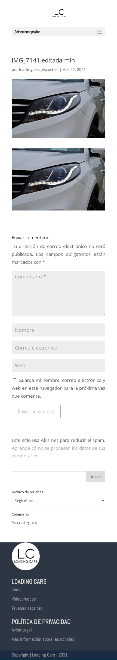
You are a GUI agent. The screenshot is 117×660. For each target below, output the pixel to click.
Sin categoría (25, 522)
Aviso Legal (22, 630)
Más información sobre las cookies (43, 639)
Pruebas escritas (27, 608)
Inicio (16, 590)
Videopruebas (24, 599)
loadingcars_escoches (39, 69)
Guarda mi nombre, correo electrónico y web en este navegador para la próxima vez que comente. (58, 388)
